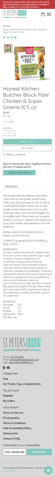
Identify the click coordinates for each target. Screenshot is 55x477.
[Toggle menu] (49, 14)
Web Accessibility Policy (17, 428)
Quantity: (7, 128)
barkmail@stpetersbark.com (24, 359)
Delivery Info (10, 433)
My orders (9, 400)
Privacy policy (11, 417)
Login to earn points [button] (19, 172)
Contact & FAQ (11, 438)
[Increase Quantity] (12, 133)
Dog (5, 378)
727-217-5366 (17, 357)
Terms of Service (13, 412)
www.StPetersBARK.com (21, 362)
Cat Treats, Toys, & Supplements (22, 383)
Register (8, 395)
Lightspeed (9, 470)
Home (6, 25)
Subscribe (39, 452)
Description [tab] (11, 186)
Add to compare (15, 154)
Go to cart (27, 148)
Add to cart (27, 141)
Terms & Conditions (14, 423)
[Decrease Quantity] (6, 133)
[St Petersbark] (14, 14)
